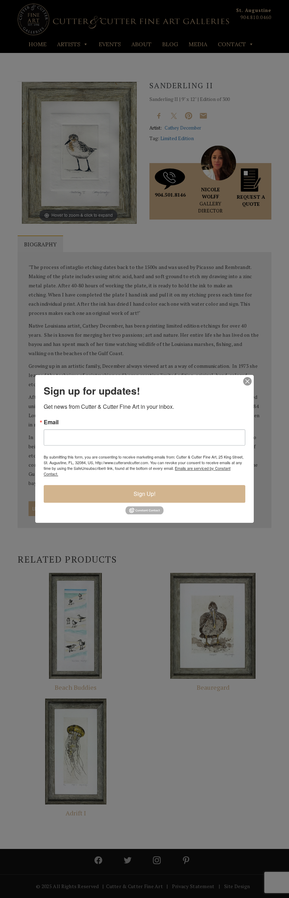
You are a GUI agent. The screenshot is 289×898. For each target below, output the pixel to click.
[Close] (247, 381)
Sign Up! (144, 494)
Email (51, 422)
